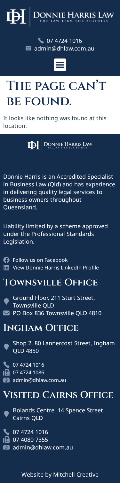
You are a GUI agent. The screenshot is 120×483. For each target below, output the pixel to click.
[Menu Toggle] (60, 64)
